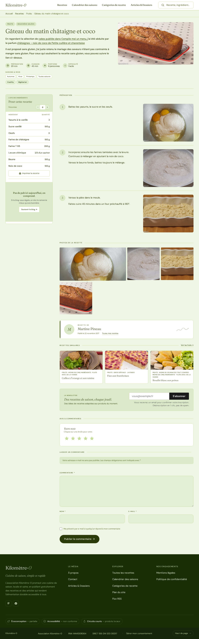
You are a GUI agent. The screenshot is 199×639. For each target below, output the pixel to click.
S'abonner (179, 396)
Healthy (10, 82)
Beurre (11, 159)
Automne (10, 76)
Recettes (62, 4)
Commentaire (67, 473)
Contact (72, 579)
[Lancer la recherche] (163, 5)
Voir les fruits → (187, 345)
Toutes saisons (44, 76)
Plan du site (118, 592)
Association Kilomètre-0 (50, 633)
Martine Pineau (89, 329)
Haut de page (181, 633)
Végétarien (22, 82)
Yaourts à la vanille (18, 119)
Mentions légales (165, 572)
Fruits (29, 13)
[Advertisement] (29, 202)
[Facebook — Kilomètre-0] (16, 603)
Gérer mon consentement (139, 633)
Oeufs (11, 133)
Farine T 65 (14, 146)
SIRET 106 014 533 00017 (104, 633)
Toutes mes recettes (110, 333)
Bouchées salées (26, 24)
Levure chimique (17, 152)
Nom (63, 511)
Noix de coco (15, 165)
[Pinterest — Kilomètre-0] (8, 603)
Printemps (30, 76)
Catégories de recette (114, 4)
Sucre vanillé (15, 126)
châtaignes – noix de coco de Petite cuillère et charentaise (51, 43)
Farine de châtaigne (18, 139)
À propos (73, 572)
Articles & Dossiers (141, 4)
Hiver (20, 76)
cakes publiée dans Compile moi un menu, (63, 38)
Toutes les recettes (123, 572)
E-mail (132, 511)
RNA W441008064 (77, 633)
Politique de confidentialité (171, 579)
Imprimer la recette (30, 173)
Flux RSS (117, 598)
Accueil (9, 13)
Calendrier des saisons (84, 4)
